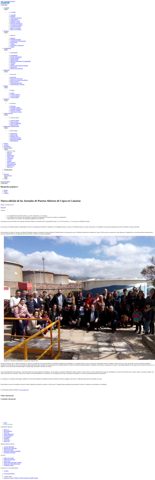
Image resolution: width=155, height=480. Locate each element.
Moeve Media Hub (9, 434)
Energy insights (14, 125)
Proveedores (7, 146)
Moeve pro (10, 167)
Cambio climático (14, 58)
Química (12, 44)
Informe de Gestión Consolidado (12, 451)
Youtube (36, 478)
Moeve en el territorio (15, 29)
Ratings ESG (13, 67)
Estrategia (12, 16)
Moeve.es (9, 152)
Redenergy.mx (11, 165)
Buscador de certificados (16, 68)
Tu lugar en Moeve (15, 94)
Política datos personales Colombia (13, 462)
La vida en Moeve (15, 96)
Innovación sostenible (15, 139)
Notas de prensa (14, 122)
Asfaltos (9, 161)
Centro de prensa (8, 113)
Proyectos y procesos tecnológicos (19, 80)
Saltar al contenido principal (8, 1)
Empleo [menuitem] (6, 190)
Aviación (9, 159)
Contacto (6, 145)
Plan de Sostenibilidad (16, 57)
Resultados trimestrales (16, 109)
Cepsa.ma (6, 432)
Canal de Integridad (9, 446)
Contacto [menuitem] (6, 193)
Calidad (12, 64)
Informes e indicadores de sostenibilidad (20, 61)
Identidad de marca (15, 20)
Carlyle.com (7, 440)
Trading (12, 47)
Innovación (7, 70)
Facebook (25, 478)
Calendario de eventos (16, 112)
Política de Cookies (9, 458)
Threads (11, 478)
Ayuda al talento (14, 97)
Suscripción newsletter (9, 452)
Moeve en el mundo (15, 28)
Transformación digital (16, 83)
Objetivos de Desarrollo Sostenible (19, 65)
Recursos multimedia (15, 123)
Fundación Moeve (8, 435)
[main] (5, 181)
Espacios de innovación (16, 78)
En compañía (7, 437)
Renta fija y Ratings (15, 110)
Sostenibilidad (7, 48)
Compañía (6, 7)
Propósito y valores (15, 22)
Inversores (6, 99)
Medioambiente (14, 60)
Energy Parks (13, 42)
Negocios (6, 31)
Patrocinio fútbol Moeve (16, 23)
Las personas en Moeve (16, 25)
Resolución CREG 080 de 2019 (12, 464)
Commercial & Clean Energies (18, 41)
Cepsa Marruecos (11, 164)
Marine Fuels (10, 156)
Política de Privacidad (9, 459)
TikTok (21, 478)
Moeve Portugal (11, 162)
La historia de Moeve (15, 26)
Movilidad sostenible (15, 39)
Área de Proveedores (9, 473)
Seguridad (13, 62)
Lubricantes (10, 158)
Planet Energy (10, 155)
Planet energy (13, 133)
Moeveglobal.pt (8, 431)
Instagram (6, 478)
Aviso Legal (7, 461)
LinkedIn (31, 478)
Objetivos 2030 (14, 136)
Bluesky (17, 478)
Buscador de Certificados (10, 448)
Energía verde (13, 135)
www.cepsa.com (24, 390)
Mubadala (6, 438)
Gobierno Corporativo (16, 18)
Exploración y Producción (17, 45)
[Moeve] (5, 3)
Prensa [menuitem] (5, 191)
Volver (6, 9)
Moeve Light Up (14, 81)
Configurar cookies (9, 465)
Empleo (6, 86)
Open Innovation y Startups (17, 84)
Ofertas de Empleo (8, 449)
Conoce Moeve (14, 19)
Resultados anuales (15, 107)
